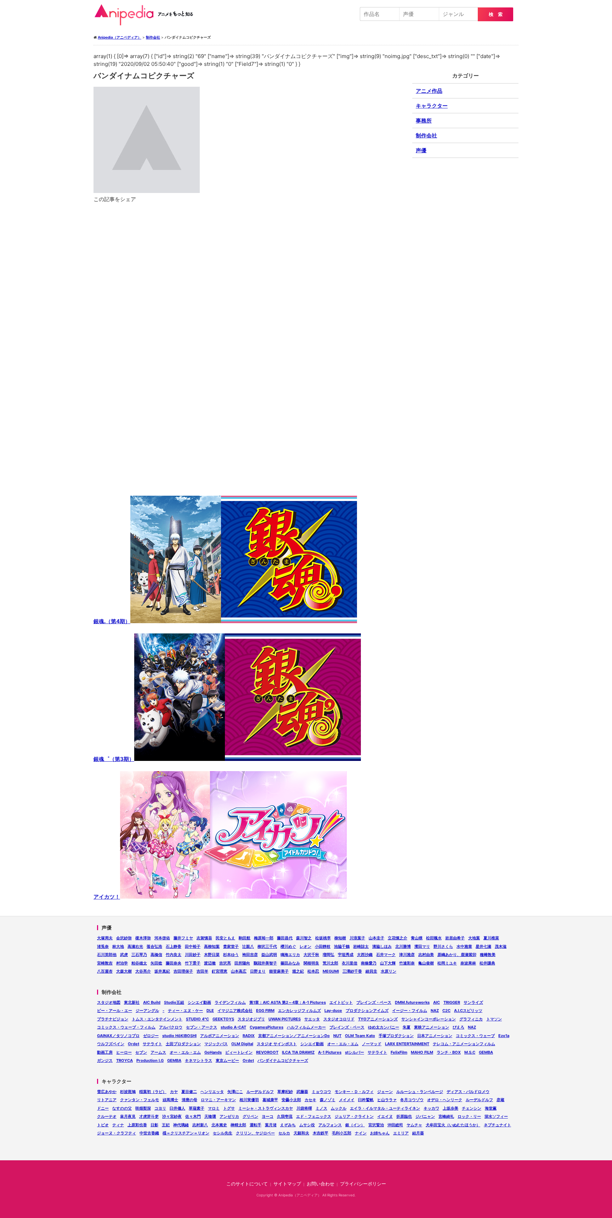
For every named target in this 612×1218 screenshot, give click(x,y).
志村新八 (200, 1124)
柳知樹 (340, 937)
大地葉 (474, 937)
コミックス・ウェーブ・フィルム (126, 1027)
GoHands (213, 1052)
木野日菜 (212, 954)
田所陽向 (242, 963)
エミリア (401, 1133)
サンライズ (473, 1002)
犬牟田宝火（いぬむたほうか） (453, 1124)
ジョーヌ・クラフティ (116, 1133)
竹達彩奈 (407, 963)
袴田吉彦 (250, 954)
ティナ (118, 1124)
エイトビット (341, 1002)
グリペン (250, 1116)
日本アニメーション (434, 1035)
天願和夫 (301, 1133)
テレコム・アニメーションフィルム (464, 1043)
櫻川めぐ (288, 946)
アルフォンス (330, 1124)
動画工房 (105, 1052)
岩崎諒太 (361, 946)
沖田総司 (395, 1124)
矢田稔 (156, 963)
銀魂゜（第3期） (114, 759)
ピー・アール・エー (114, 1010)
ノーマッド (371, 1043)
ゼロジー (151, 1035)
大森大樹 (124, 971)
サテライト (152, 1043)
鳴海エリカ (290, 954)
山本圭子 (376, 937)
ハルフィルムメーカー (306, 1027)
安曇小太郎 (291, 1099)
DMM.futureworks (412, 1002)
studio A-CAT (233, 1027)
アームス (158, 1052)
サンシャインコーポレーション (428, 1019)
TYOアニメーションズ (378, 1019)
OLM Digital (242, 1043)
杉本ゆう (231, 954)
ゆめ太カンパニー (383, 1027)
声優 (421, 150)
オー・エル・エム (342, 1043)
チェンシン (471, 1108)
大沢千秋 (311, 954)
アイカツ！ (107, 896)
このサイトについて (247, 1184)
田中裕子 (192, 946)
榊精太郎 (238, 1124)
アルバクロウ (170, 1027)
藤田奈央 (173, 963)
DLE (210, 1010)
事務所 (424, 120)
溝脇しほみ (382, 946)
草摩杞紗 (285, 1091)
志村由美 (426, 954)
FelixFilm (399, 1052)
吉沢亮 (225, 963)
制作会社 (426, 135)
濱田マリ (422, 946)
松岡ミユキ (447, 963)
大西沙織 (365, 954)
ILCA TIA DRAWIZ (298, 1052)
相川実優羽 (249, 1099)
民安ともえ (225, 937)
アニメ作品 (429, 90)
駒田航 (244, 937)
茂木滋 (500, 946)
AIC (436, 1002)
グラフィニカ (471, 1019)
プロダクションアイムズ (367, 1010)
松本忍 (313, 971)
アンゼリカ (229, 1116)
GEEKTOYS (223, 1019)
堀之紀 (298, 971)
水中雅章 (464, 946)
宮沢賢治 (376, 1124)
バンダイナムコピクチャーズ (282, 1060)
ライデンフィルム (230, 1002)
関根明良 (311, 963)
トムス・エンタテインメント (157, 1019)
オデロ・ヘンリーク (444, 1099)
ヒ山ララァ (387, 1099)
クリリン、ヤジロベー (255, 1133)
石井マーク (386, 954)
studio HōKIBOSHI (179, 1035)
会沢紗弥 (124, 937)
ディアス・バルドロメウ (468, 1091)
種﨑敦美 (487, 954)
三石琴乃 (139, 954)
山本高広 (238, 971)
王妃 (166, 1124)
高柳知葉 (212, 946)
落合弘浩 (154, 946)
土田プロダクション (183, 1043)
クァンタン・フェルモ (139, 1099)
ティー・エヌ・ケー (185, 1010)
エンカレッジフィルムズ (299, 1010)
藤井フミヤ (183, 937)
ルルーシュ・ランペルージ (419, 1091)
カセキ (310, 1099)
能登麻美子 (279, 971)
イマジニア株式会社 (235, 1010)
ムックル (338, 1108)
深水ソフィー (496, 1116)
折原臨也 (404, 1116)
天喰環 (210, 1116)
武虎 (124, 954)
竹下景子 (192, 963)
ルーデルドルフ (260, 1091)
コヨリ (160, 1108)
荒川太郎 (330, 963)
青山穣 (417, 937)
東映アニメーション (431, 1027)
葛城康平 (270, 1099)
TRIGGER (451, 1002)
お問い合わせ (320, 1184)
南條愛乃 (368, 963)
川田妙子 (192, 954)
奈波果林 (468, 963)
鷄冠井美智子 (265, 963)
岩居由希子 (455, 937)
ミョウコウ (321, 1091)
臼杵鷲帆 (366, 1099)
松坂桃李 (323, 937)
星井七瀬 (483, 946)
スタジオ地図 (108, 1002)
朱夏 (406, 1027)
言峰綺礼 (446, 1116)
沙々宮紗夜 (172, 1116)
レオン (305, 946)
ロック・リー (469, 1116)
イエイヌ (385, 1116)
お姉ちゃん (380, 1133)
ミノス (321, 1108)
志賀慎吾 (204, 937)
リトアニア (107, 1099)
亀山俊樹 (426, 963)
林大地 (118, 946)
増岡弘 (328, 954)
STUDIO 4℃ (197, 1019)
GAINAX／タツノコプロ (118, 1035)
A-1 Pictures (329, 1052)
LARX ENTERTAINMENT (407, 1043)
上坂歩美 (450, 1108)
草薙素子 (196, 1108)
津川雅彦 (407, 954)
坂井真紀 (162, 971)
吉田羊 (202, 971)
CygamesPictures (266, 1027)
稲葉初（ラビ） (152, 1091)
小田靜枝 (322, 946)
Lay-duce (333, 1010)
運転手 (255, 1124)
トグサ (229, 1108)
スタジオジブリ (251, 1019)
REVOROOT (267, 1052)
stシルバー (354, 1052)
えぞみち (288, 1124)
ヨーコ (267, 1116)
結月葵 (418, 1133)
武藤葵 (302, 1091)
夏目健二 (189, 1091)
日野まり (258, 971)
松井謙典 (487, 963)
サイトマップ (287, 1184)
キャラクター (432, 105)
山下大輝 (388, 963)
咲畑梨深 (143, 1108)
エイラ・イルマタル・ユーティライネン (385, 1108)
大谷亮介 (143, 971)
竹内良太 (173, 954)
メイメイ (347, 1099)
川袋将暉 (304, 1108)
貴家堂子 (231, 946)
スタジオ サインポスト (277, 1043)
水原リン (388, 971)
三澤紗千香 (352, 971)
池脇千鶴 (342, 946)
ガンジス (105, 1060)
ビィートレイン (239, 1052)
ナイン (361, 1133)
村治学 (122, 963)
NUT (337, 1035)
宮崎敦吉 (105, 963)
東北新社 (132, 1002)
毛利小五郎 (341, 1133)
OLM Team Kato (360, 1035)
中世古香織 (149, 1133)
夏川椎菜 (491, 937)
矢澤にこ (235, 1091)
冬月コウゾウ (412, 1099)
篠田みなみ (290, 963)
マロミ (214, 1108)
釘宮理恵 (219, 971)
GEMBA (486, 1052)
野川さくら (443, 946)
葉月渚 (271, 1124)
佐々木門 (193, 1116)
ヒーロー (124, 1052)
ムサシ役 (307, 1124)
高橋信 (156, 954)
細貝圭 (371, 971)
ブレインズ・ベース (373, 1002)
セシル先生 (222, 1133)
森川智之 (304, 937)
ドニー (103, 1108)
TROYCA (124, 1060)
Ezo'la (503, 1035)
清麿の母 (189, 1099)
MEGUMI (331, 971)
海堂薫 (491, 1108)
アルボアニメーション (219, 1035)
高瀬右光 (135, 946)
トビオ (103, 1124)
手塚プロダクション (396, 1035)
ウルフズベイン (110, 1043)
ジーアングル (147, 1010)
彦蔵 (500, 1099)
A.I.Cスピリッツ (468, 1010)
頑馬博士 (170, 1099)
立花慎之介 (397, 937)
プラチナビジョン (112, 1019)
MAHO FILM (422, 1052)
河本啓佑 (162, 937)
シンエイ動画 (199, 1002)
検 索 (496, 14)
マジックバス (216, 1043)
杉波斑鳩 (128, 1091)
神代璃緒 (181, 1124)
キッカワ (431, 1108)
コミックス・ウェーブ (475, 1035)
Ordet (133, 1043)
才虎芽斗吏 (149, 1116)
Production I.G (150, 1060)
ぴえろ (458, 1027)
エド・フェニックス (313, 1116)
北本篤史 (219, 1124)
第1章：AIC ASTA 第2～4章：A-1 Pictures (287, 1002)
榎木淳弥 (143, 937)
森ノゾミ (327, 1099)
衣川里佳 (349, 963)
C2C (446, 1010)
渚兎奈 (103, 946)
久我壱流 (285, 1116)
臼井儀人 (177, 1108)
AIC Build (151, 1002)
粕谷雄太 (139, 963)
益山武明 (269, 954)
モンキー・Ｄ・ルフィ (354, 1091)
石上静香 (173, 946)
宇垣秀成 (345, 954)
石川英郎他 (107, 954)
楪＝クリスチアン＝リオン (186, 1133)
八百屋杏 (105, 971)
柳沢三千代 (267, 946)
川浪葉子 (357, 937)
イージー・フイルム (409, 1010)
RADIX (249, 1035)
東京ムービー (227, 1060)
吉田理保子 (183, 971)
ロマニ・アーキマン (218, 1099)
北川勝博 (403, 946)
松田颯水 (434, 937)
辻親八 (248, 946)
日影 (154, 1124)
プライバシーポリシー (363, 1184)
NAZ (435, 1010)
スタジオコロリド (339, 1019)
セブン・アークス (201, 1027)
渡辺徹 (210, 963)
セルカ (284, 1133)
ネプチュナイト (497, 1124)
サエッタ (312, 1019)
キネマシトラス (198, 1060)
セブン (141, 1052)
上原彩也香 (137, 1124)
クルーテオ (107, 1116)
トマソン (494, 1019)
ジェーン (385, 1091)
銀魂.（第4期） (112, 621)
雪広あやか (107, 1091)
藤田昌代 (285, 937)
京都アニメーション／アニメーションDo (294, 1035)
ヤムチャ (414, 1124)
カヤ (174, 1091)
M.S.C (469, 1052)
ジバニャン (425, 1116)
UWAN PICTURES (284, 1019)
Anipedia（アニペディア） (147, 15)
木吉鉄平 (320, 1133)
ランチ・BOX (449, 1052)
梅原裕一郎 (263, 937)
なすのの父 (122, 1108)
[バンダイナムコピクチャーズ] (249, 386)
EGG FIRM (265, 1010)
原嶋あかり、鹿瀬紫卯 (456, 954)
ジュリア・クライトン (354, 1116)
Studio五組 (174, 1002)
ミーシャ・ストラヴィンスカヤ (265, 1108)
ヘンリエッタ (212, 1091)
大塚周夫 (105, 937)
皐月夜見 (128, 1116)
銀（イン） (355, 1124)
